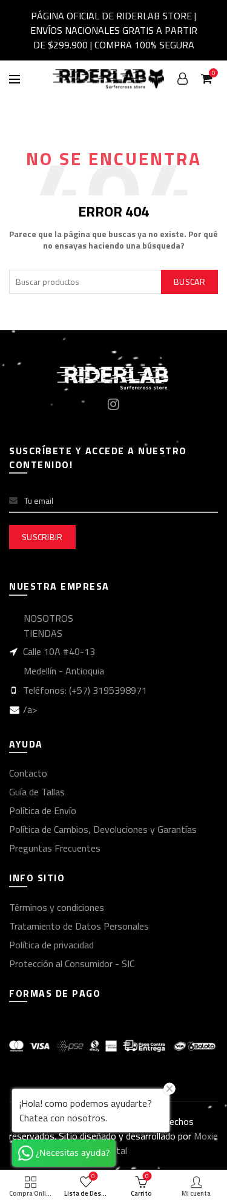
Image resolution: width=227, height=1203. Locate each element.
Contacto (28, 773)
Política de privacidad (51, 944)
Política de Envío (42, 810)
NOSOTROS (48, 618)
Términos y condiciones (56, 907)
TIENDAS (43, 633)
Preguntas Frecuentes (54, 848)
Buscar (189, 281)
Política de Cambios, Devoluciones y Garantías (103, 829)
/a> (30, 709)
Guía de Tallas (37, 791)
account (182, 79)
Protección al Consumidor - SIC (71, 963)
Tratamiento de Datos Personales (79, 926)
